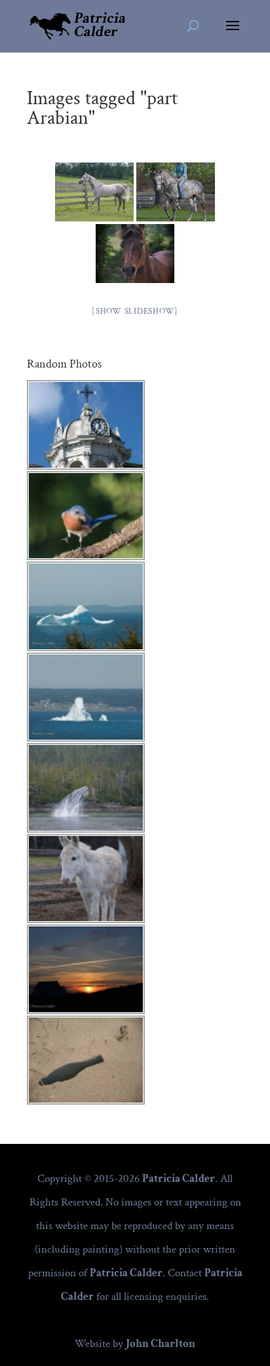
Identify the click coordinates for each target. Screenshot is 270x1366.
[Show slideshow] (135, 311)
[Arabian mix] (94, 191)
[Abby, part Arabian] (135, 253)
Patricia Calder (178, 1178)
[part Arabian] (175, 191)
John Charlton (160, 1344)
